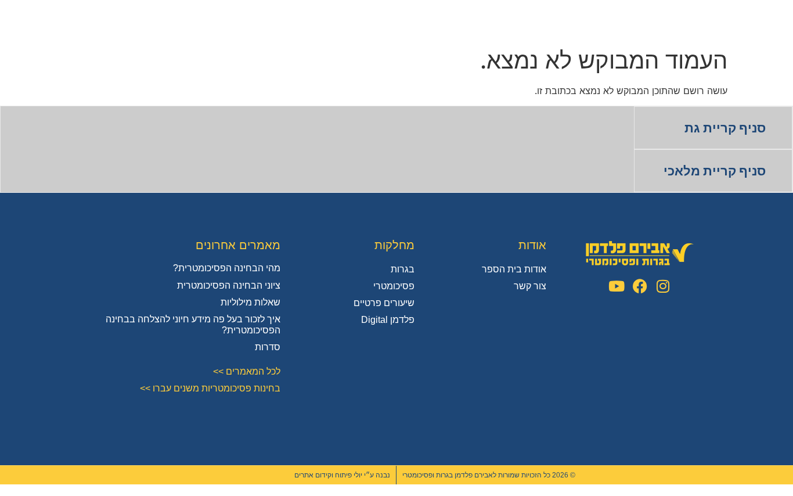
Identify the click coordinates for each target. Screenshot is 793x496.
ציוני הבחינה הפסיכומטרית (228, 285)
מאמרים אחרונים (238, 245)
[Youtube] (617, 286)
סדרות (267, 347)
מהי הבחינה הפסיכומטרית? (226, 268)
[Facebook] (640, 286)
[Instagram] (663, 286)
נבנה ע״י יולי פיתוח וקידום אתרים (342, 475)
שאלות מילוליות (250, 302)
